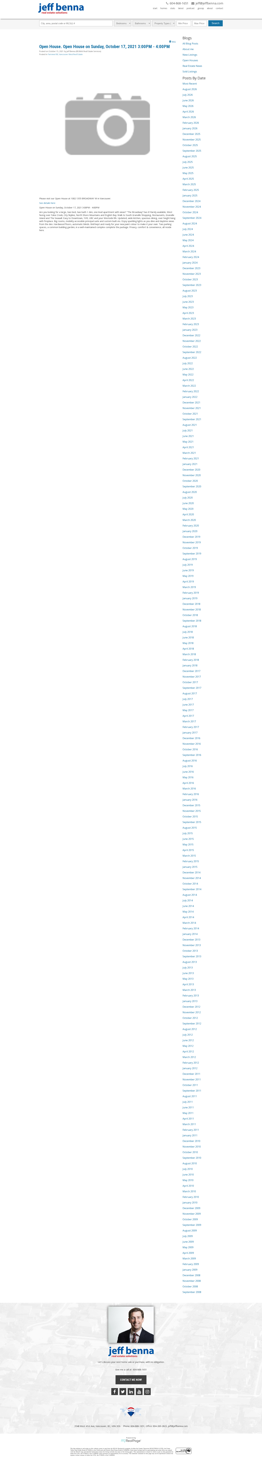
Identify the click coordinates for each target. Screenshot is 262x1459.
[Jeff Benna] (61, 15)
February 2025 (191, 190)
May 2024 (188, 240)
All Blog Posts (190, 43)
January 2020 (190, 531)
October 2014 (190, 883)
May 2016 (188, 777)
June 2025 (188, 167)
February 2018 (191, 660)
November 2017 (192, 676)
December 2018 (191, 604)
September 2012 (192, 1023)
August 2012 (190, 1029)
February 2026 (191, 122)
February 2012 (191, 1062)
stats (172, 8)
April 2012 (188, 1051)
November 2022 (192, 341)
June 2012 (188, 1040)
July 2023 (188, 296)
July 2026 (188, 94)
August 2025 (190, 156)
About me (188, 49)
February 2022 (191, 391)
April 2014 (188, 917)
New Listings (190, 54)
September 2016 (192, 755)
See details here (47, 202)
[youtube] (139, 1391)
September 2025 (192, 150)
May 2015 (188, 844)
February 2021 (191, 458)
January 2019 (190, 598)
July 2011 (188, 1102)
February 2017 (191, 727)
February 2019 (191, 592)
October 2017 (190, 682)
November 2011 (192, 1079)
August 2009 (190, 1230)
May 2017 (188, 710)
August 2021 (190, 425)
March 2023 (189, 318)
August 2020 (190, 492)
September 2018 (192, 620)
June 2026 (188, 100)
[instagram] (147, 1391)
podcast (191, 8)
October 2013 (190, 950)
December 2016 (191, 738)
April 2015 (188, 850)
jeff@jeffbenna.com (178, 1426)
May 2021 (188, 441)
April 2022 (188, 380)
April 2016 (188, 783)
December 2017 (191, 671)
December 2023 (191, 268)
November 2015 (192, 811)
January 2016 (190, 799)
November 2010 (192, 1146)
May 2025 (188, 173)
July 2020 (188, 497)
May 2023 (188, 307)
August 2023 (190, 290)
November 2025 (192, 139)
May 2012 (188, 1046)
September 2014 (192, 889)
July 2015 (188, 833)
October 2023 (190, 279)
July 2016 (188, 766)
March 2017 (189, 721)
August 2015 (190, 827)
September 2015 (192, 822)
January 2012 (190, 1068)
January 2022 (190, 397)
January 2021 (190, 464)
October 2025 (190, 145)
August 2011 (190, 1096)
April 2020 (188, 514)
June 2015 (188, 839)
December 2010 (191, 1141)
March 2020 (189, 520)
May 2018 (188, 643)
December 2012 (191, 1006)
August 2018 (190, 626)
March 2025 (189, 184)
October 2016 (190, 749)
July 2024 (188, 229)
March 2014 (189, 922)
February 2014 (191, 928)
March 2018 (189, 654)
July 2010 (188, 1169)
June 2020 (188, 503)
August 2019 (190, 559)
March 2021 (189, 453)
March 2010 (189, 1191)
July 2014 (188, 900)
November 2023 (192, 273)
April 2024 (188, 246)
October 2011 (190, 1085)
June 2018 (188, 637)
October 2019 (190, 548)
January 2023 (190, 329)
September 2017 (192, 688)
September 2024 (192, 218)
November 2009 (192, 1213)
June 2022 (188, 369)
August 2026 (190, 89)
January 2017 (190, 732)
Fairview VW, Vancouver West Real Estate (65, 54)
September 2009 (192, 1225)
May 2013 (188, 978)
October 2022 (190, 346)
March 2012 (189, 1057)
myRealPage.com (131, 1441)
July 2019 (188, 564)
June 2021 (188, 436)
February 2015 (191, 861)
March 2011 (189, 1124)
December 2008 (191, 1275)
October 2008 (190, 1286)
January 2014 (190, 934)
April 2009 (188, 1253)
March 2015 (189, 855)
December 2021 (191, 402)
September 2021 (192, 419)
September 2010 (192, 1157)
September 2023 (192, 285)
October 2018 (190, 615)
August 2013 (190, 962)
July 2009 (188, 1236)
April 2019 (188, 581)
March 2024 (189, 251)
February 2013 (191, 995)
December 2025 (191, 134)
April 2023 (188, 313)
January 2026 (190, 128)
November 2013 (192, 945)
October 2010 (190, 1152)
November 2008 (192, 1281)
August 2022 (190, 357)
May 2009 (188, 1247)
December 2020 (191, 469)
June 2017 (188, 704)
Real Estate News (192, 66)
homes (163, 8)
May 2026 (188, 106)
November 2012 (192, 1012)
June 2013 (188, 973)
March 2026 (189, 117)
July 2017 (188, 699)
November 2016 (192, 743)
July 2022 (188, 363)
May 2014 (188, 911)
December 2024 (191, 201)
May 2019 (188, 576)
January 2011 (190, 1135)
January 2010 (190, 1202)
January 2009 (190, 1269)
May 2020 (188, 508)
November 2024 (192, 206)
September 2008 (192, 1292)
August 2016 (190, 760)
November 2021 (192, 408)
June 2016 (188, 771)
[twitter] (122, 1391)
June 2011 (188, 1107)
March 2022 (189, 385)
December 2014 (191, 872)
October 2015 (190, 816)
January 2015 (190, 867)
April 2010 (188, 1185)
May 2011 (188, 1113)
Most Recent (190, 83)
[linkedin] (131, 1391)
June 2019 (188, 570)
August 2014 (190, 895)
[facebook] (114, 1391)
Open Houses (190, 60)
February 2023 (191, 324)
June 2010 (188, 1174)
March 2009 (189, 1258)
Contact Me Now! (131, 1379)
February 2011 (191, 1129)
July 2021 (188, 430)
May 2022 (188, 374)
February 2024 (191, 257)
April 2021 (188, 447)
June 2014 (188, 906)
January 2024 (190, 262)
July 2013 (188, 967)
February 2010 (191, 1197)
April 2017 (188, 715)
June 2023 (188, 301)
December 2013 (191, 939)
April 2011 (188, 1118)
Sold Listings (190, 71)
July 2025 (188, 162)
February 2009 (191, 1264)
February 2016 (191, 794)
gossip (201, 8)
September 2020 (192, 486)
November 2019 (192, 542)
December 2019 (191, 536)
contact (219, 8)
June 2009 (188, 1241)
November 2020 (192, 475)
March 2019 (189, 587)
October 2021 (190, 413)
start (155, 8)
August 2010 (190, 1163)
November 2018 (192, 609)
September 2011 (192, 1090)
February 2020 (191, 525)
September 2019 (192, 553)
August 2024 (190, 223)
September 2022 (192, 352)
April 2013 (188, 984)
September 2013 (192, 956)
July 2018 (188, 632)
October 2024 (190, 212)
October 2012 (190, 1018)
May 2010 (188, 1180)
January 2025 (190, 195)
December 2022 (191, 335)
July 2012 (188, 1034)
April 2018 (188, 648)
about (210, 8)
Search (215, 23)
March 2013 (189, 990)
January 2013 (190, 1001)
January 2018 (190, 665)
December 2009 (191, 1208)
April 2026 (188, 111)
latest (181, 8)
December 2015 (191, 805)
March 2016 (189, 788)
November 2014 (192, 878)
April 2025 (188, 178)
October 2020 (190, 481)
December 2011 (191, 1074)
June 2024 (188, 234)
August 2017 (190, 693)
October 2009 (190, 1219)
